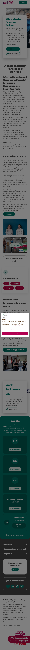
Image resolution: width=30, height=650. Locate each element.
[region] (15, 325)
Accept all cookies (15, 333)
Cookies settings (15, 329)
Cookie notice (18, 325)
